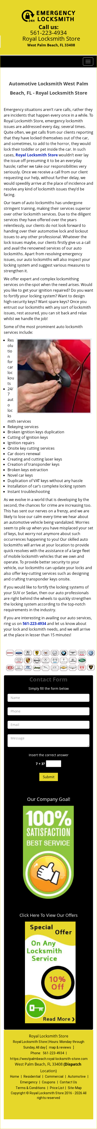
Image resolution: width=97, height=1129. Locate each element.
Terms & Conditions (30, 1088)
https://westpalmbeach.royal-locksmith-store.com (49, 1059)
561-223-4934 (48, 32)
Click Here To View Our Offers (49, 915)
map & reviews (60, 1047)
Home (14, 1076)
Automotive (77, 1076)
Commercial (54, 1076)
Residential (32, 1076)
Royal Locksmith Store (37, 155)
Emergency (28, 1082)
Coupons (48, 1082)
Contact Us (68, 1082)
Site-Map (75, 1088)
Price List (57, 1088)
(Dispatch (73, 1064)
